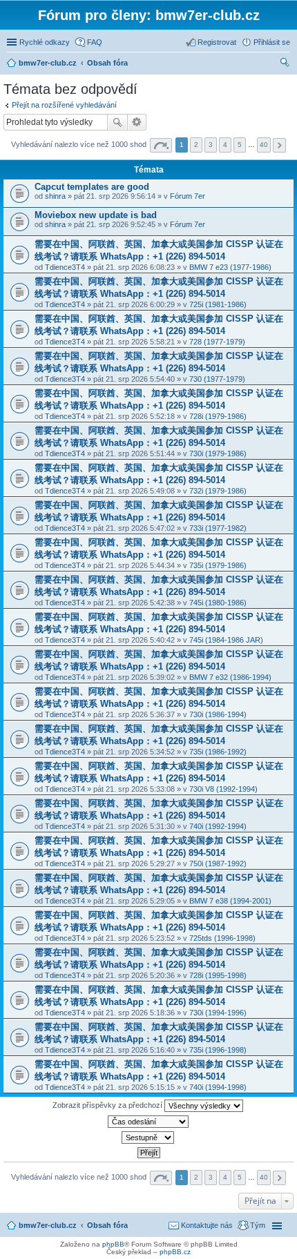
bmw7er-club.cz (48, 1225)
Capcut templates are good (92, 187)
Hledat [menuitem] (285, 64)
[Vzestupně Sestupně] (148, 1137)
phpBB (113, 1244)
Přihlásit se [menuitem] (271, 42)
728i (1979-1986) (218, 416)
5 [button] (240, 144)
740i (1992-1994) (218, 826)
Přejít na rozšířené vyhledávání (64, 105)
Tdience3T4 (65, 267)
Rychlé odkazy (44, 42)
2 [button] (196, 144)
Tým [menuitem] (257, 1225)
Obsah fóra (107, 1225)
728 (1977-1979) (217, 342)
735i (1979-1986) (218, 565)
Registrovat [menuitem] (217, 42)
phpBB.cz (175, 1252)
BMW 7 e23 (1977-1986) (230, 267)
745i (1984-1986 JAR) (226, 640)
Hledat (117, 122)
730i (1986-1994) (218, 714)
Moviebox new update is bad (96, 215)
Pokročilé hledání (137, 122)
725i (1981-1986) (218, 304)
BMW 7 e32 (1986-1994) (230, 677)
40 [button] (264, 144)
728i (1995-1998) (218, 975)
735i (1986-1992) (218, 752)
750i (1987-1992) (218, 863)
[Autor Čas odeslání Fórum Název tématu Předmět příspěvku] (148, 1121)
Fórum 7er (187, 196)
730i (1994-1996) (218, 1012)
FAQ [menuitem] (94, 42)
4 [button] (225, 144)
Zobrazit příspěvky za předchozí (108, 1105)
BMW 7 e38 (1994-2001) (230, 901)
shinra (55, 196)
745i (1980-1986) (218, 602)
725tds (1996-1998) (222, 938)
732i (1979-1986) (218, 491)
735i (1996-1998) (218, 1050)
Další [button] (279, 145)
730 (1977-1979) (217, 379)
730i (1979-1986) (218, 453)
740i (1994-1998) (218, 1087)
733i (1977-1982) (218, 528)
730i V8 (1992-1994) (223, 789)
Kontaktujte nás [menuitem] (207, 1225)
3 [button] (211, 144)
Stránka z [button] (161, 145)
